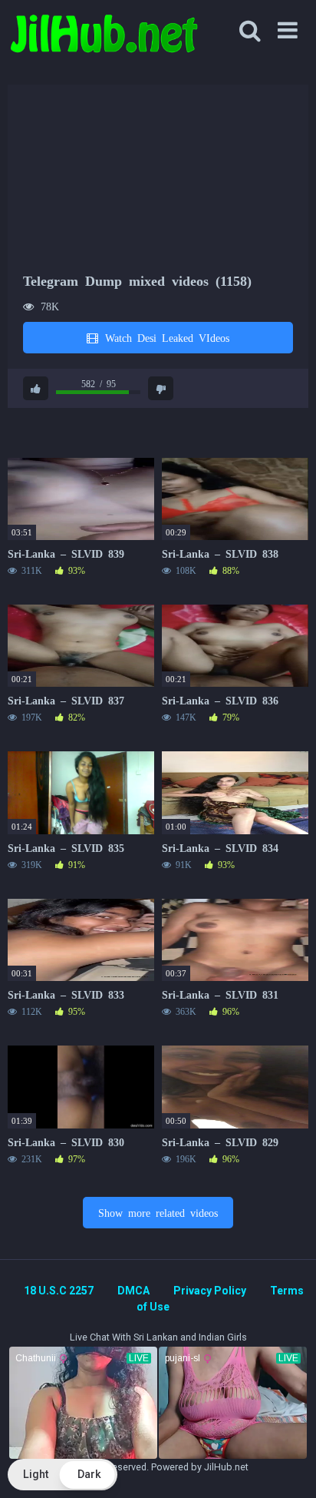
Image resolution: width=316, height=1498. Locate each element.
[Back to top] (287, 1467)
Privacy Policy (209, 1290)
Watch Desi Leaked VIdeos (164, 337)
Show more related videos (158, 1212)
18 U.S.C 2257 (59, 1290)
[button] (62, 1474)
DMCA (133, 1290)
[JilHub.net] (103, 40)
